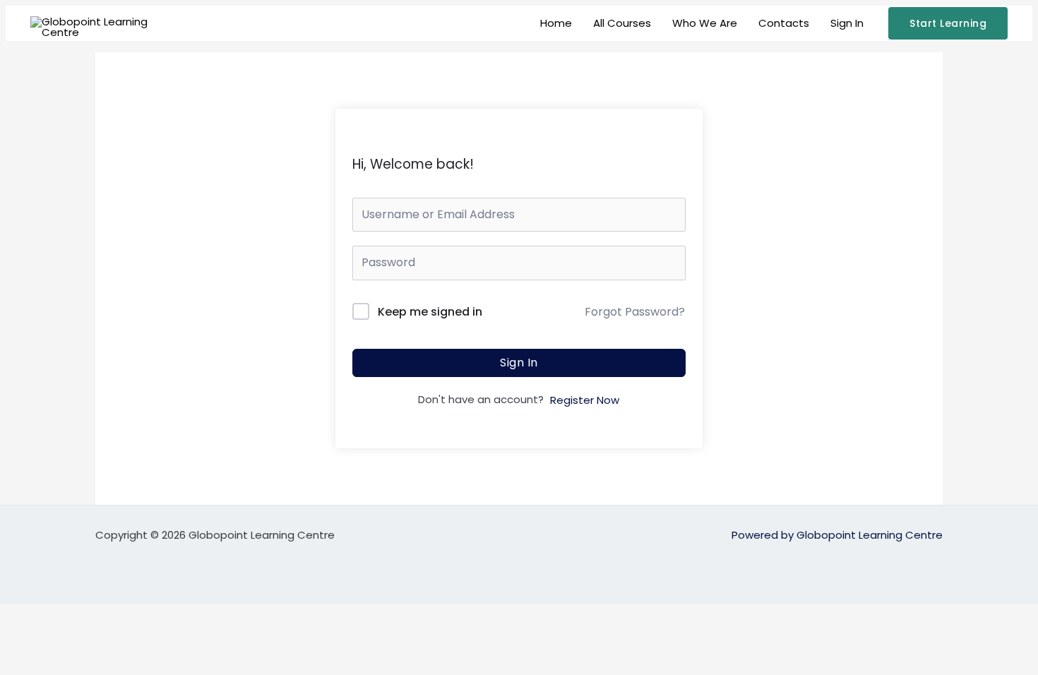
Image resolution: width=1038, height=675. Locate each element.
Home (556, 23)
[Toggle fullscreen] (66, 616)
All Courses (622, 23)
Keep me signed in (430, 312)
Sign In (847, 23)
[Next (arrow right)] (66, 639)
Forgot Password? (635, 312)
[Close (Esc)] (157, 616)
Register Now (584, 400)
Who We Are (704, 23)
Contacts (783, 23)
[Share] (111, 616)
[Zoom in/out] (21, 616)
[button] (948, 23)
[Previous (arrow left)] (21, 639)
